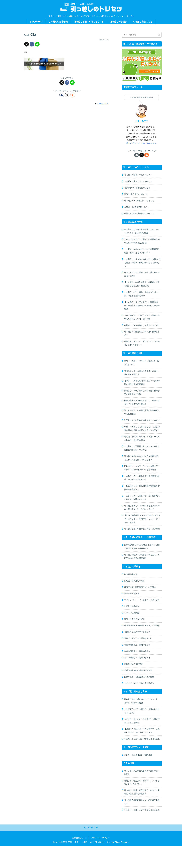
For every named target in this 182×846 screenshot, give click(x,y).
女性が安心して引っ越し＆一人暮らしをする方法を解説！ (142, 711)
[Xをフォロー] (67, 95)
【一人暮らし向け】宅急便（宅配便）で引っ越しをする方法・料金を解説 (142, 284)
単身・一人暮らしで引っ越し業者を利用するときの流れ (142, 363)
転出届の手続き (130, 574)
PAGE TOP (92, 827)
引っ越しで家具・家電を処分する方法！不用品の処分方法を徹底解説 (142, 556)
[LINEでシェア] (37, 44)
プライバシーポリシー (100, 838)
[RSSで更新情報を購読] (72, 95)
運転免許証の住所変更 (133, 664)
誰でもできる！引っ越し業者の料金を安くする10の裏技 (142, 412)
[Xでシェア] (26, 44)
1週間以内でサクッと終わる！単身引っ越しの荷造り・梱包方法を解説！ (142, 546)
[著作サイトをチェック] (61, 95)
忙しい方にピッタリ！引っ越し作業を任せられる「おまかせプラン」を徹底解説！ (142, 468)
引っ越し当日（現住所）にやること (139, 201)
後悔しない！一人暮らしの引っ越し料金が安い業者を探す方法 (142, 392)
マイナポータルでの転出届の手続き (139, 683)
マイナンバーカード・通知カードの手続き (142, 600)
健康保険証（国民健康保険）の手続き (140, 587)
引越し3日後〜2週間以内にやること (139, 213)
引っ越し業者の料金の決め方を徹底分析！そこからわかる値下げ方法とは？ (142, 458)
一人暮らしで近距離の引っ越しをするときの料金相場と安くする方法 (142, 448)
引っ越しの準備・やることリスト (138, 175)
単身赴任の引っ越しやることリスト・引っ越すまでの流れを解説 (142, 701)
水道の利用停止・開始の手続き (137, 651)
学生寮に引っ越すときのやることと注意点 (142, 739)
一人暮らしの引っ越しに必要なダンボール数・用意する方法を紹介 (142, 294)
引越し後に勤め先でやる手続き (137, 632)
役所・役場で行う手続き (134, 619)
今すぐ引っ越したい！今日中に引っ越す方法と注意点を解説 (142, 721)
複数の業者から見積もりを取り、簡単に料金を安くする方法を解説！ (142, 402)
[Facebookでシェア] (32, 44)
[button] (159, 34)
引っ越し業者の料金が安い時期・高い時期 (142, 529)
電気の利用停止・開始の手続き (137, 645)
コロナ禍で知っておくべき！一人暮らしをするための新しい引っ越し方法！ (142, 317)
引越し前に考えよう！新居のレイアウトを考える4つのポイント (142, 343)
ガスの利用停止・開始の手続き (137, 658)
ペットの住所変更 (131, 613)
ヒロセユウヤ (141, 121)
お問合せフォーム (79, 838)
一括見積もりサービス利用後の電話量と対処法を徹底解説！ (142, 487)
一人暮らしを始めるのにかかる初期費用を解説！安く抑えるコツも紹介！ (142, 251)
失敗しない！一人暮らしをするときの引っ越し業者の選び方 (142, 372)
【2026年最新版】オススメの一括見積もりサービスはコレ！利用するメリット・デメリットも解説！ (142, 518)
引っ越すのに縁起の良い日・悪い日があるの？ (142, 333)
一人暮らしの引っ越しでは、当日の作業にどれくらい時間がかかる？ (142, 497)
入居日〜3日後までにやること (136, 207)
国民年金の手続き (131, 594)
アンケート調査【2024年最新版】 (138, 755)
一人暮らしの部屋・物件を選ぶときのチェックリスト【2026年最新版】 (142, 231)
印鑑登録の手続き (131, 606)
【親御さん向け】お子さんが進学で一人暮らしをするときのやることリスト (142, 730)
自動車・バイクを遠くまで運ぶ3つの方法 (141, 325)
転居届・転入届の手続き (134, 581)
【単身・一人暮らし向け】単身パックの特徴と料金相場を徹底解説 (142, 382)
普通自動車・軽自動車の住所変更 (138, 670)
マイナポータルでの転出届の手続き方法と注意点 (141, 772)
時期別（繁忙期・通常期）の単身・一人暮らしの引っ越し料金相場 (142, 438)
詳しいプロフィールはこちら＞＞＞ (141, 143)
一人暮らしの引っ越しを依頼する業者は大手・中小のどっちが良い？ (142, 478)
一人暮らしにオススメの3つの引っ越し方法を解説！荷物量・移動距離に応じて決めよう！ (142, 262)
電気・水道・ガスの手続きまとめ (138, 638)
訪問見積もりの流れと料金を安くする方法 (142, 420)
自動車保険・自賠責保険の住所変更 (139, 677)
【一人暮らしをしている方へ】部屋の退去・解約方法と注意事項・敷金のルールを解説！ (142, 305)
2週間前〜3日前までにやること (137, 188)
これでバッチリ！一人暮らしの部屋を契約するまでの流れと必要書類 (142, 241)
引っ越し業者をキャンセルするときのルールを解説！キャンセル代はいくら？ (142, 507)
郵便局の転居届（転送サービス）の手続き (142, 625)
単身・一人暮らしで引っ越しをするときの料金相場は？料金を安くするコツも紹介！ (142, 428)
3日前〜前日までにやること (136, 194)
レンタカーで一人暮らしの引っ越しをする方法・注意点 (142, 274)
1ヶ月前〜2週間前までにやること (138, 181)
